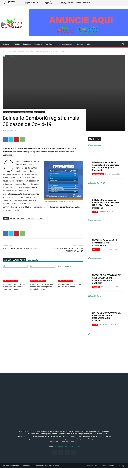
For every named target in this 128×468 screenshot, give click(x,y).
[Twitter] (121, 2)
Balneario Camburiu (17, 218)
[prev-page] (4, 294)
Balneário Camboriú (16, 52)
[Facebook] (115, 2)
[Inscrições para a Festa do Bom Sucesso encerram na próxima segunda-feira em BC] (42, 273)
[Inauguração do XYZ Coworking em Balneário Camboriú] (70, 273)
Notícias (36, 112)
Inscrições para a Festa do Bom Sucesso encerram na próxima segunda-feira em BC (41, 286)
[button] (123, 44)
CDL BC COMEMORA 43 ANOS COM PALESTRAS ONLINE (68, 249)
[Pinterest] (16, 139)
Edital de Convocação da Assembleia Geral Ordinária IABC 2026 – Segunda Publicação (105, 166)
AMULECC (96, 249)
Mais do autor (33, 260)
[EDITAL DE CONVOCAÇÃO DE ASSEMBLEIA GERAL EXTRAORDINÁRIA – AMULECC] (106, 270)
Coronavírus (20, 112)
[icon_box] (99, 3)
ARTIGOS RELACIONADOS (14, 260)
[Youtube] (124, 2)
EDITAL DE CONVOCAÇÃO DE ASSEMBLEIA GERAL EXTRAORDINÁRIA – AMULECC (106, 279)
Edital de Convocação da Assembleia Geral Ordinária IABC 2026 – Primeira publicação (105, 204)
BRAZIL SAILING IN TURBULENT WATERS (20, 248)
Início (4, 52)
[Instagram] (118, 2)
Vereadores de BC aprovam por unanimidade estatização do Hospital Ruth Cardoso (14, 286)
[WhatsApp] (22, 139)
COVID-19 (29, 112)
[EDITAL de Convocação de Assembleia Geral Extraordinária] (106, 233)
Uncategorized (98, 174)
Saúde (43, 112)
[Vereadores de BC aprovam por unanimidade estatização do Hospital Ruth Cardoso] (15, 273)
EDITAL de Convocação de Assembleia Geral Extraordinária (105, 243)
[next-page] (8, 294)
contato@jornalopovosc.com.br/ (67, 446)
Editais (95, 212)
